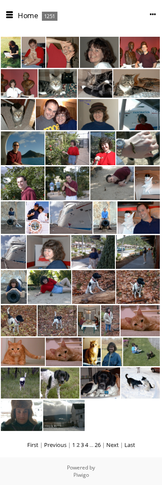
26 (98, 445)
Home (28, 15)
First (32, 445)
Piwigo (81, 475)
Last (129, 445)
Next (112, 445)
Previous (55, 445)
